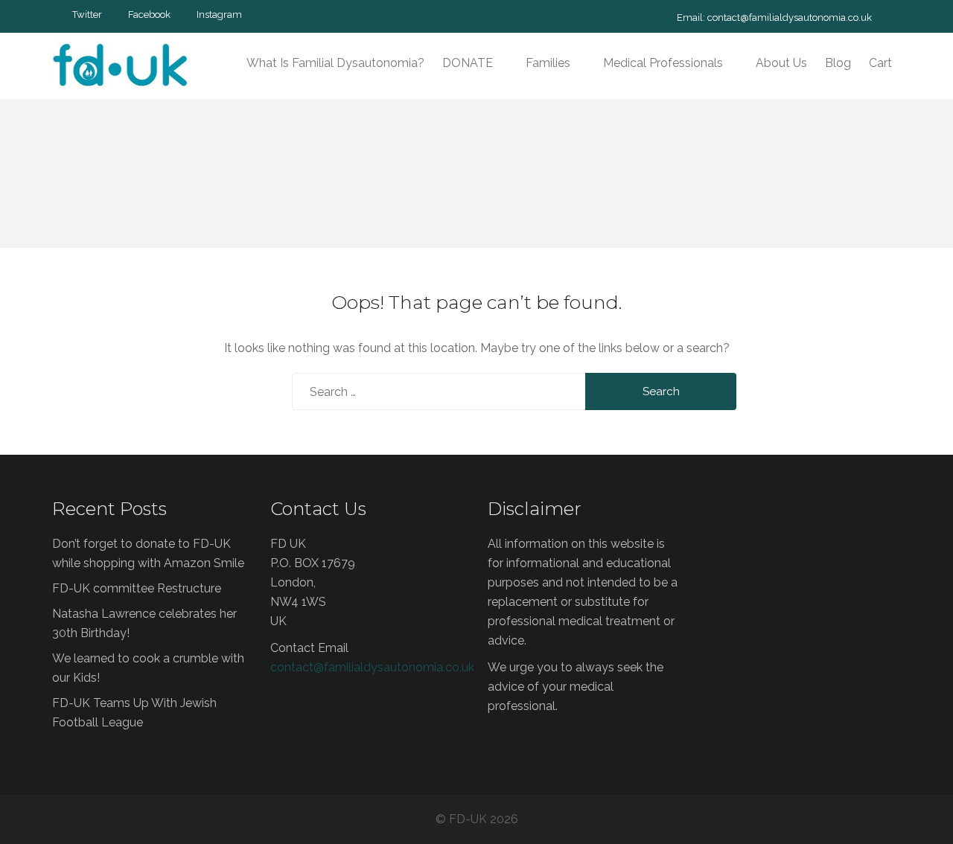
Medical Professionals (663, 63)
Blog (838, 63)
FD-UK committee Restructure (136, 588)
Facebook (149, 14)
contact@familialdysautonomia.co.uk (789, 17)
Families (548, 63)
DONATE (467, 63)
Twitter (87, 14)
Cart (880, 63)
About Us (781, 63)
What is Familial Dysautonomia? (335, 63)
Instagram (219, 14)
